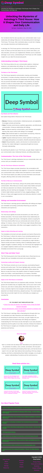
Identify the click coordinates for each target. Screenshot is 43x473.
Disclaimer (36, 466)
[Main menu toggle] (40, 2)
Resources (6, 468)
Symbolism (20, 28)
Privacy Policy (36, 461)
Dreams (21, 466)
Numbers (21, 460)
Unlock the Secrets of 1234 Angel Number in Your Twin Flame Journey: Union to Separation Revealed (12, 392)
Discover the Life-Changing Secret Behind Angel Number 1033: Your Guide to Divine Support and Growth (12, 377)
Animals (21, 462)
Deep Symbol (6, 459)
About (6, 461)
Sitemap (6, 465)
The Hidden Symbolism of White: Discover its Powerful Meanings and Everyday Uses (30, 377)
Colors (21, 464)
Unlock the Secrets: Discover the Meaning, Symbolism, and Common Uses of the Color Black (30, 392)
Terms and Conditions (37, 464)
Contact (6, 463)
